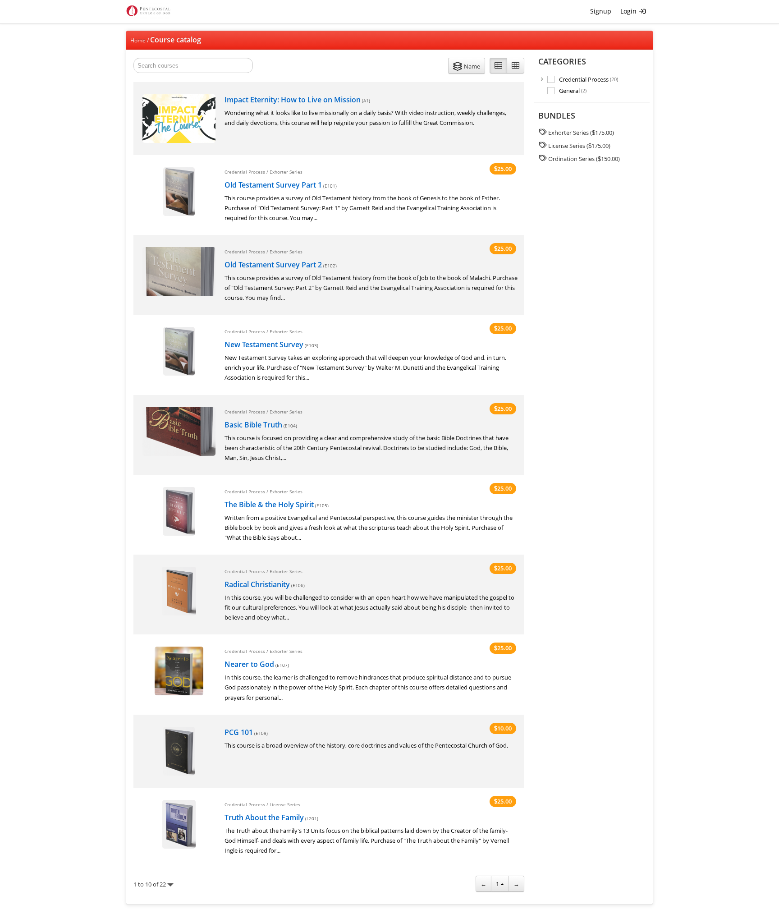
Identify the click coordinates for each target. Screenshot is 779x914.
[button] (466, 66)
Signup (600, 11)
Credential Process (588, 79)
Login (629, 11)
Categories (562, 61)
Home (138, 40)
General (573, 91)
